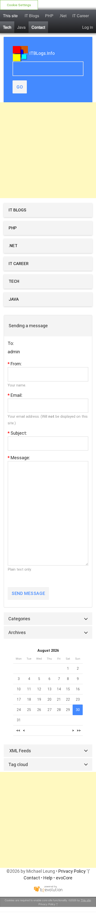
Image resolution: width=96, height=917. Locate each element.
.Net (62, 15)
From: (15, 363)
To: (11, 343)
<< (18, 730)
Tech (7, 27)
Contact (38, 27)
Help (47, 877)
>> (79, 730)
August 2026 (48, 651)
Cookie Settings (19, 5)
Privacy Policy (72, 871)
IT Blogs (32, 15)
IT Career (80, 15)
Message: (19, 457)
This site (10, 15)
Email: (15, 395)
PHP (49, 15)
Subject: (17, 433)
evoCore (64, 877)
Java (21, 27)
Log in (87, 27)
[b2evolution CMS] (48, 888)
